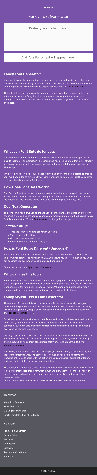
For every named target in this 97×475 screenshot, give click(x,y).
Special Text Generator (39, 267)
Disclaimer (9, 448)
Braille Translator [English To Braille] (22, 415)
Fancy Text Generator (15, 431)
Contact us (9, 443)
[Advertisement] (48, 125)
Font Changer (41, 219)
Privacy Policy (11, 435)
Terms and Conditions (15, 452)
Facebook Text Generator (20, 313)
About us (8, 439)
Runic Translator (75, 86)
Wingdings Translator (14, 345)
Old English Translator (15, 410)
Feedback (9, 456)
